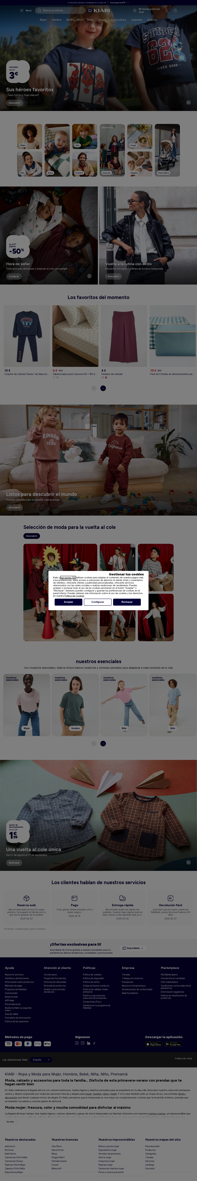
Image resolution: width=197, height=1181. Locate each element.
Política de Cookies (74, 596)
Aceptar (68, 602)
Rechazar (127, 602)
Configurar (97, 602)
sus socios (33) (68, 577)
